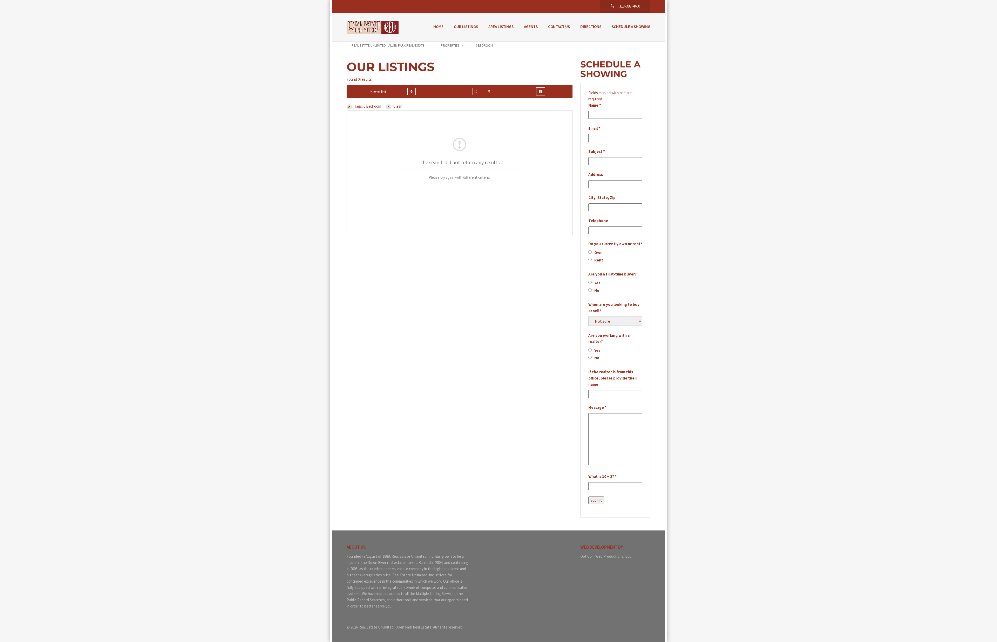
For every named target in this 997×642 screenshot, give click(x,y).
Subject (596, 151)
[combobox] (392, 91)
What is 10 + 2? (602, 476)
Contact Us (559, 26)
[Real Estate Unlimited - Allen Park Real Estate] (373, 27)
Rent (598, 260)
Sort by (359, 91)
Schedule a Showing (631, 26)
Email (594, 128)
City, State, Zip (602, 197)
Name (594, 105)
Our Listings (466, 26)
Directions (590, 26)
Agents (531, 26)
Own (598, 252)
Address (595, 174)
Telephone (598, 220)
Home (438, 26)
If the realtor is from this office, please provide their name (612, 378)
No (596, 290)
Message (597, 407)
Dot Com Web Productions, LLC (606, 556)
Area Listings (501, 26)
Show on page (457, 91)
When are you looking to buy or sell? (613, 307)
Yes (597, 282)
